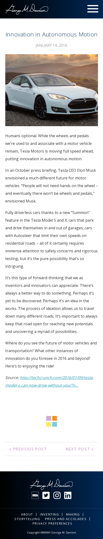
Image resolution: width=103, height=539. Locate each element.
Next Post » (80, 449)
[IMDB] (35, 495)
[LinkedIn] (67, 495)
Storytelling (27, 519)
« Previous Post (28, 449)
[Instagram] (57, 495)
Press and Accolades (65, 519)
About (27, 514)
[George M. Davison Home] (26, 9)
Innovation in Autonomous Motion (52, 34)
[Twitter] (46, 495)
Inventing (49, 514)
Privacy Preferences (52, 523)
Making (73, 514)
